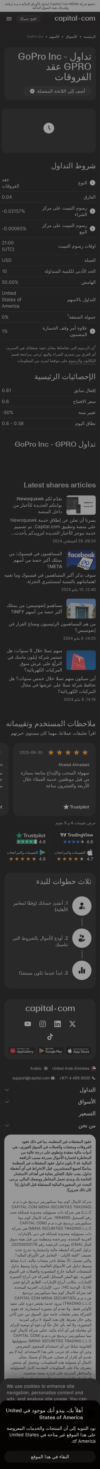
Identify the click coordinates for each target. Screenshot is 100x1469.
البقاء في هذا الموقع (50, 1456)
